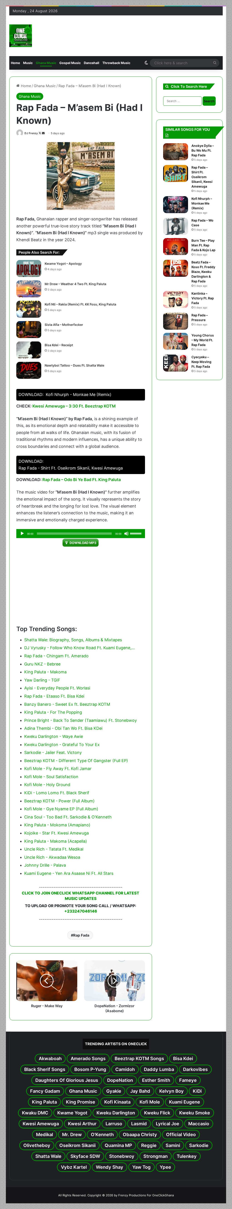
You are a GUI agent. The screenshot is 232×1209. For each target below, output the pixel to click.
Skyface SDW (85, 1156)
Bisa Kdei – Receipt (59, 345)
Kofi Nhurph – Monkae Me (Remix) (201, 203)
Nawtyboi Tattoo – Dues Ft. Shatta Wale (74, 365)
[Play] (22, 533)
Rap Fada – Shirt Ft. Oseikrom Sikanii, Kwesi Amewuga (202, 176)
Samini (173, 1145)
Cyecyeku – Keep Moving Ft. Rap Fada (201, 361)
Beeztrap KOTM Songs (139, 1058)
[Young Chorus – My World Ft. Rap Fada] (175, 341)
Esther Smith (156, 1080)
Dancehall (91, 63)
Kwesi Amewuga (41, 1123)
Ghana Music (46, 63)
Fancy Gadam (45, 1091)
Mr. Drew (72, 1134)
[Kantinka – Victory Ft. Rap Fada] (175, 299)
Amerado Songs (88, 1058)
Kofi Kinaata (117, 1102)
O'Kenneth (102, 1134)
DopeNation (120, 1080)
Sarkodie (198, 1145)
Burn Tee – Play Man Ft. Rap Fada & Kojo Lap (203, 245)
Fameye (188, 1080)
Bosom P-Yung (90, 1069)
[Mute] (126, 533)
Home (15, 63)
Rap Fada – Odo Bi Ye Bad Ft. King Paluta (81, 479)
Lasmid (139, 1123)
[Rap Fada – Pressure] (175, 321)
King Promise (80, 1102)
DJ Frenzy (31, 133)
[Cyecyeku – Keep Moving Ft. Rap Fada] (175, 363)
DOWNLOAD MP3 (83, 543)
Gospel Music (70, 63)
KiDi (197, 1091)
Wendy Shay (109, 1167)
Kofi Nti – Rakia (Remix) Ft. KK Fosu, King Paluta (80, 304)
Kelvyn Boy (171, 1091)
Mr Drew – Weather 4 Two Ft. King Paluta (75, 284)
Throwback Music (116, 63)
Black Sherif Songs (44, 1069)
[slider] (136, 533)
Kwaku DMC (35, 1113)
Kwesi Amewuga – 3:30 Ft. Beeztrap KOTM (74, 406)
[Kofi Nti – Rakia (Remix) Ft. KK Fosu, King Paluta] (28, 309)
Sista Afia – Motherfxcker (64, 325)
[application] (80, 533)
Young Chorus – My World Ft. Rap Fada (202, 340)
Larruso (114, 1123)
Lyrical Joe (167, 1123)
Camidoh (125, 1069)
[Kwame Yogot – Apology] (28, 268)
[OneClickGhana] (20, 35)
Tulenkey (187, 1156)
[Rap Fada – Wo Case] (175, 226)
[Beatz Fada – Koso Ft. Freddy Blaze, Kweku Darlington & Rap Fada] (175, 268)
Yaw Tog (141, 1167)
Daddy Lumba (159, 1069)
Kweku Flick (157, 1113)
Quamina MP (118, 1145)
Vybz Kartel (74, 1167)
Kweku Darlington (116, 1113)
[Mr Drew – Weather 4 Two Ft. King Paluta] (28, 288)
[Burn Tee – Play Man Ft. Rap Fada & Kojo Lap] (175, 246)
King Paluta (44, 1102)
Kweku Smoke (194, 1113)
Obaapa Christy (140, 1134)
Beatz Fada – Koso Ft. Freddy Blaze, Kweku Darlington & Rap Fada (203, 271)
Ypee (165, 1167)
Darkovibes (195, 1069)
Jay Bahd (140, 1091)
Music (28, 63)
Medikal (44, 1134)
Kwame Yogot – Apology (63, 263)
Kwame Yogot (72, 1113)
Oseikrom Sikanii (77, 1145)
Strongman (155, 1156)
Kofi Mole (150, 1102)
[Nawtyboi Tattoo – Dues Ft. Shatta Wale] (28, 370)
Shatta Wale (48, 1156)
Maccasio (198, 1123)
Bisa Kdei (183, 1058)
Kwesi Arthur (82, 1123)
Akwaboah (50, 1058)
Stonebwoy (121, 1156)
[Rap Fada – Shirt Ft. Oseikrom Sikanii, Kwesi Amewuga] (175, 173)
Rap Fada (81, 935)
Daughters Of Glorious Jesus (66, 1080)
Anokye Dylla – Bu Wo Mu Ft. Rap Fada (202, 150)
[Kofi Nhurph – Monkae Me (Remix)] (175, 204)
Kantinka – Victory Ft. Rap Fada (202, 298)
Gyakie (113, 1091)
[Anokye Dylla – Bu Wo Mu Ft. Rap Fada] (175, 151)
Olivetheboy (36, 1145)
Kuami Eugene (184, 1102)
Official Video (181, 1134)
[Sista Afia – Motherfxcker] (28, 329)
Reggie (149, 1145)
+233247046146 (80, 911)
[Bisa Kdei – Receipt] (28, 349)
